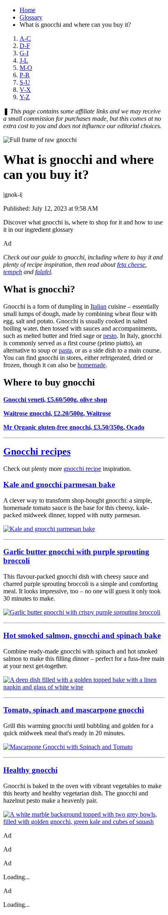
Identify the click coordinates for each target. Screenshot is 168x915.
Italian (98, 306)
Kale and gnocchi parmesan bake (59, 484)
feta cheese (131, 264)
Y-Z (25, 97)
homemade (91, 365)
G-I (24, 53)
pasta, (66, 350)
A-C (25, 38)
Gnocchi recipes (37, 451)
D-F (25, 45)
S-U (25, 82)
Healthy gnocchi (30, 770)
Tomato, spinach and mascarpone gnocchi (73, 710)
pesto (110, 335)
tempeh (12, 271)
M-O (26, 67)
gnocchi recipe (82, 468)
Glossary (31, 17)
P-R (25, 75)
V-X (25, 89)
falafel (43, 271)
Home (27, 10)
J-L (24, 60)
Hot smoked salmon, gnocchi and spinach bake (82, 635)
